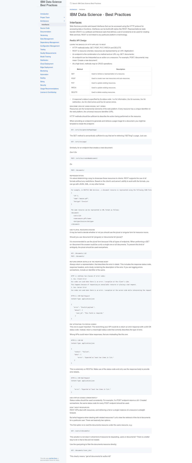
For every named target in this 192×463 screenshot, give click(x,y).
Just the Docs (53, 458)
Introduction (44, 14)
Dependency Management (49, 42)
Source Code (45, 28)
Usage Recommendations (49, 88)
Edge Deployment (46, 67)
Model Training (45, 56)
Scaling (42, 78)
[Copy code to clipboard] (149, 129)
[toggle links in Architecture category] (64, 21)
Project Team (45, 17)
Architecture (44, 21)
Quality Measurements (48, 53)
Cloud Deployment (46, 64)
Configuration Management (50, 46)
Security (43, 85)
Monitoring (44, 71)
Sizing (42, 81)
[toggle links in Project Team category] (64, 17)
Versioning (44, 35)
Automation (44, 74)
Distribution (44, 60)
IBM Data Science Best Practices (51, 3)
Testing (42, 49)
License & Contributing (48, 92)
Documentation (45, 31)
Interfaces (45, 24)
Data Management (46, 39)
